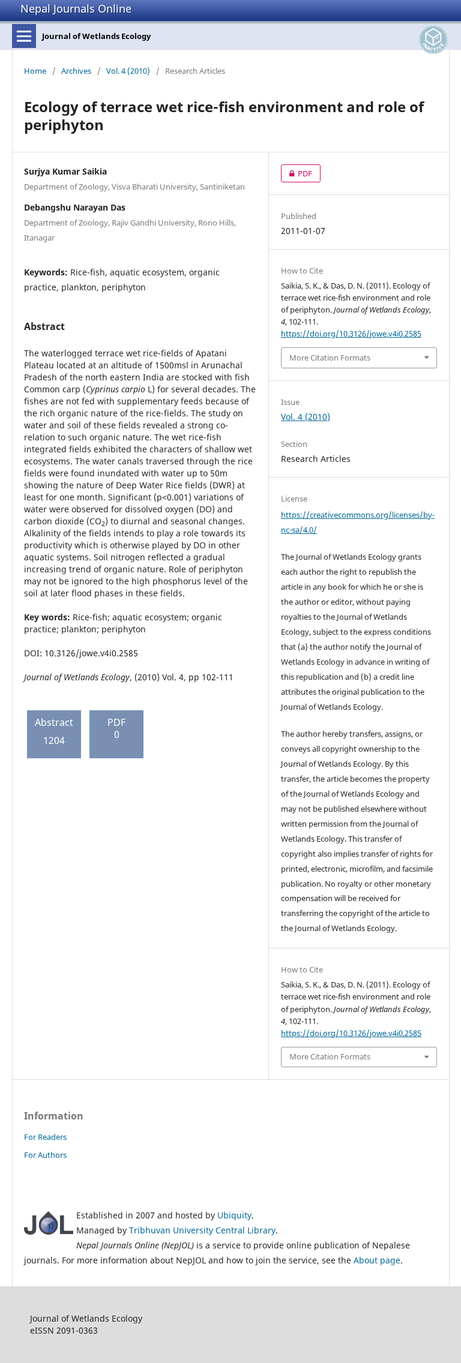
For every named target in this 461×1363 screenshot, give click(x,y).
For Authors (45, 1154)
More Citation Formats (329, 357)
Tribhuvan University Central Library (202, 1230)
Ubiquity (234, 1215)
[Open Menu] (24, 36)
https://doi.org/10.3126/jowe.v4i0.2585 (351, 333)
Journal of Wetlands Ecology (96, 36)
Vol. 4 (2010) (128, 70)
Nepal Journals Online (75, 8)
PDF (296, 173)
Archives (76, 70)
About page (377, 1260)
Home (35, 70)
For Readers (45, 1136)
